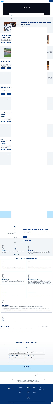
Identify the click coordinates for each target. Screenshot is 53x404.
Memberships (28, 391)
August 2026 (15, 227)
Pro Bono (28, 392)
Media (28, 397)
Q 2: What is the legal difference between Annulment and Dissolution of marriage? (22, 355)
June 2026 (12, 20)
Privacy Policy (28, 398)
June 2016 (15, 242)
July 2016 (15, 240)
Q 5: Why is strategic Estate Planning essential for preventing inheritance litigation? (22, 361)
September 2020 (15, 237)
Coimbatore (34, 392)
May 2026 (15, 232)
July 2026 (12, 18)
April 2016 (15, 245)
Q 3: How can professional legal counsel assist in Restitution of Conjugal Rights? (22, 357)
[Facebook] (36, 374)
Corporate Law (16, 250)
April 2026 (12, 23)
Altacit (15, 249)
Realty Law (20, 391)
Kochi (34, 391)
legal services (26, 235)
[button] (26, 350)
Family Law (20, 392)
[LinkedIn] (40, 374)
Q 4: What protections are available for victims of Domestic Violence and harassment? (23, 359)
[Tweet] (38, 374)
